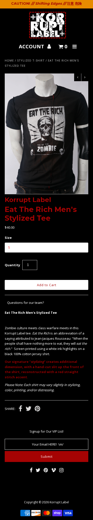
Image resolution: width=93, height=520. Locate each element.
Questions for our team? (25, 302)
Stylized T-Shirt (31, 60)
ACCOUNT (32, 46)
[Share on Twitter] (28, 409)
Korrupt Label (59, 502)
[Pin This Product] (37, 409)
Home (9, 60)
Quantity (12, 265)
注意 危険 (74, 3)
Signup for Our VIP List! (46, 431)
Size (8, 237)
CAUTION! (20, 3)
